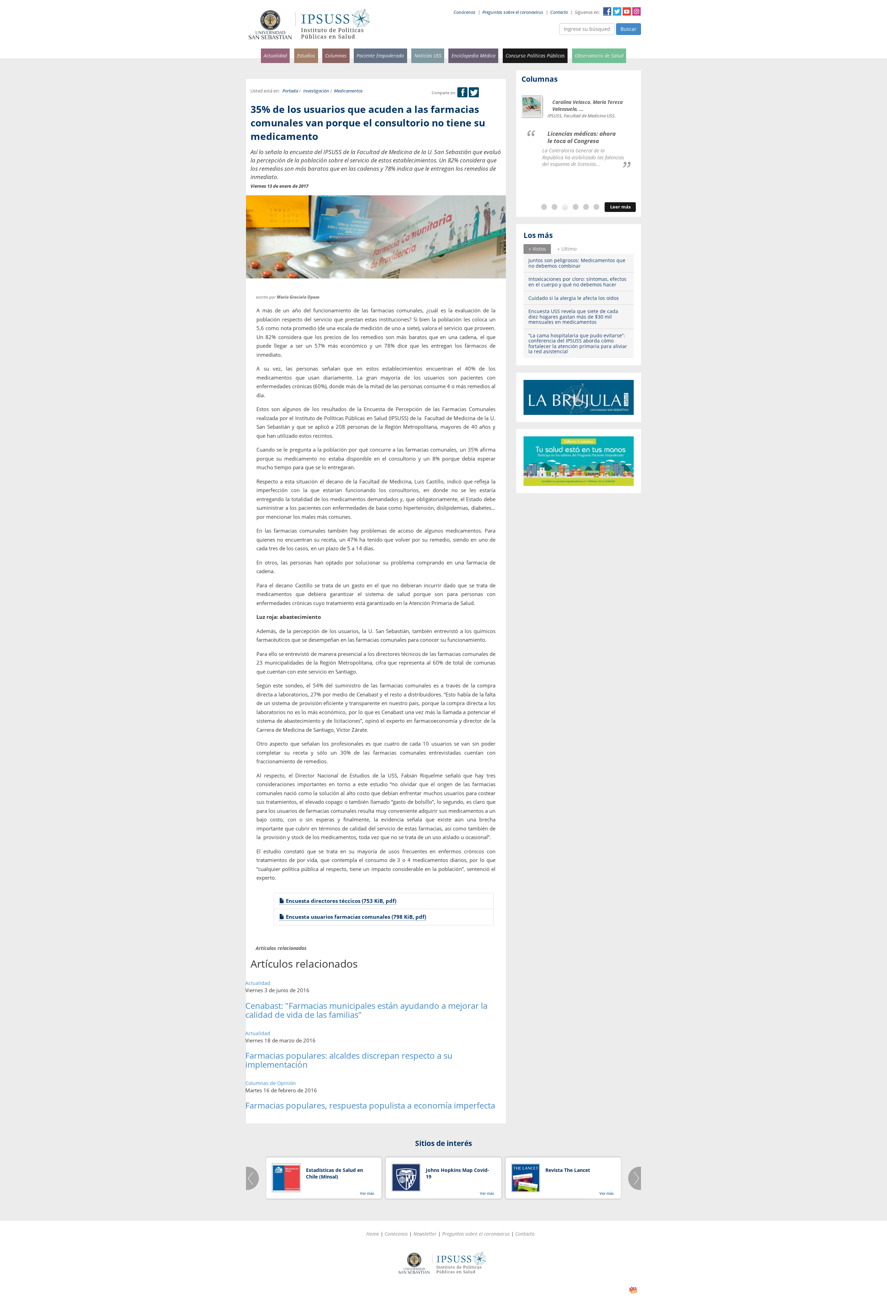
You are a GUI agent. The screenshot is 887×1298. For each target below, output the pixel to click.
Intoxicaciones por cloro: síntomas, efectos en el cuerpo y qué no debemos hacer (577, 281)
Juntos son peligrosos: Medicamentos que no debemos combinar (576, 263)
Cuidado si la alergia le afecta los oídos (573, 298)
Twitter (617, 11)
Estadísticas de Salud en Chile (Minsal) (334, 1173)
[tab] (537, 249)
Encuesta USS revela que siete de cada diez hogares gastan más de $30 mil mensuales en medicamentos (573, 316)
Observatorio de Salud (599, 55)
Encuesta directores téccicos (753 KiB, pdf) (340, 900)
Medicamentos (348, 91)
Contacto (559, 12)
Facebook (607, 11)
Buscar (628, 29)
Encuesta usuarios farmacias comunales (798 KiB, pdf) (355, 916)
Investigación (316, 91)
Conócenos (464, 12)
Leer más (620, 207)
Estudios (306, 55)
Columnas (335, 55)
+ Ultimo (567, 249)
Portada (290, 91)
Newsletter (425, 1233)
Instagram (636, 11)
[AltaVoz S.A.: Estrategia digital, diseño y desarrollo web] (633, 1290)
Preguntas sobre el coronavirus (512, 12)
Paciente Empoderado (380, 55)
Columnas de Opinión (270, 1083)
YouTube (627, 11)
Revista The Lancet (567, 1170)
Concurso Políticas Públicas (535, 55)
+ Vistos (537, 249)
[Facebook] (462, 92)
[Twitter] (474, 92)
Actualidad (275, 55)
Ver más (367, 1193)
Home (372, 1233)
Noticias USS (427, 55)
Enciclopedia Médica (473, 55)
